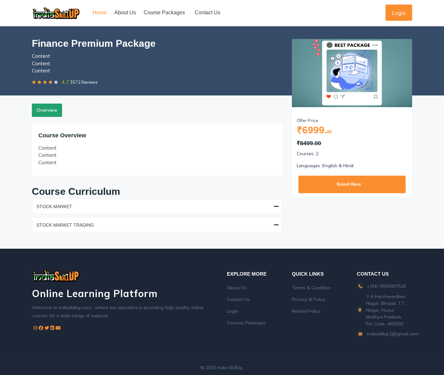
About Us (125, 12)
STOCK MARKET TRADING (65, 225)
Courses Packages (246, 323)
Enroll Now (349, 184)
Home (100, 12)
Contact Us (207, 12)
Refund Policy (306, 311)
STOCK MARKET (54, 206)
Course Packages (164, 12)
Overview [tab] (47, 110)
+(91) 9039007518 (386, 286)
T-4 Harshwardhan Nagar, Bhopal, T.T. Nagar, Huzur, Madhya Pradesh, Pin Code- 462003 (386, 310)
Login (399, 13)
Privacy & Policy (309, 299)
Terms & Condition (311, 288)
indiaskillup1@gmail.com (392, 334)
